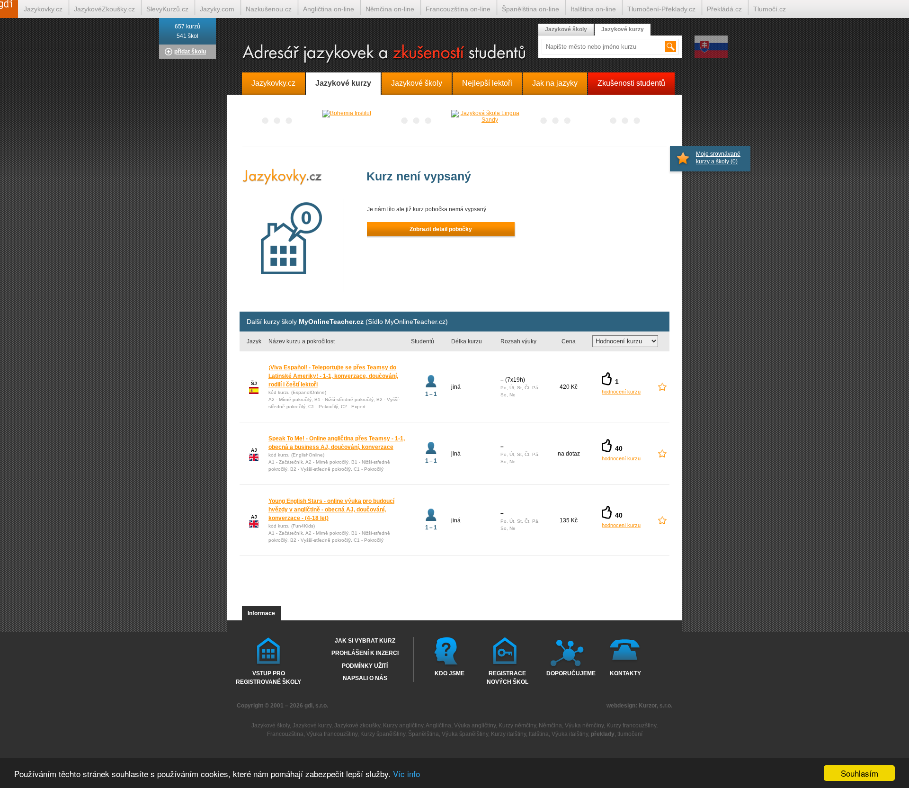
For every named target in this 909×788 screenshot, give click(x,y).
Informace (261, 613)
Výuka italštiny (570, 734)
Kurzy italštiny (508, 734)
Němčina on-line (389, 9)
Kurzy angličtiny (403, 725)
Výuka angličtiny (475, 725)
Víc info (406, 773)
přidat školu (190, 51)
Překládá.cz (724, 9)
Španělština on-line (530, 9)
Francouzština (285, 734)
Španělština (423, 734)
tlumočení (629, 734)
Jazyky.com (217, 9)
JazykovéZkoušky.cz (104, 9)
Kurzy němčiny (517, 725)
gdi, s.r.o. (316, 705)
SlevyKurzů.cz (167, 9)
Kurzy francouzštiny (631, 725)
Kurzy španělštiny (382, 734)
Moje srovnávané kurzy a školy (718, 158)
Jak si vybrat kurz (365, 640)
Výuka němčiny (584, 725)
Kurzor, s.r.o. (655, 705)
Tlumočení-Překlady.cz (661, 9)
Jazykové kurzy (622, 29)
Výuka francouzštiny (331, 734)
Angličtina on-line (328, 9)
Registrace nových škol (507, 677)
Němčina (550, 725)
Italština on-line (593, 9)
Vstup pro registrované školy (268, 677)
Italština (539, 734)
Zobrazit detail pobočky (441, 229)
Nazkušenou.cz (269, 9)
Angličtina (438, 725)
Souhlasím (859, 773)
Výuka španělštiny (465, 734)
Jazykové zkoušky (357, 725)
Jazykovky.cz (43, 9)
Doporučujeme (568, 673)
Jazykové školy (566, 29)
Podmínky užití (365, 666)
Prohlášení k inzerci (365, 653)
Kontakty (625, 673)
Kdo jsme (449, 673)
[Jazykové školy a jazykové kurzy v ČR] (454, 54)
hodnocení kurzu (621, 391)
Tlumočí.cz (769, 9)
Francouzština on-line (458, 9)
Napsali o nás (365, 678)
